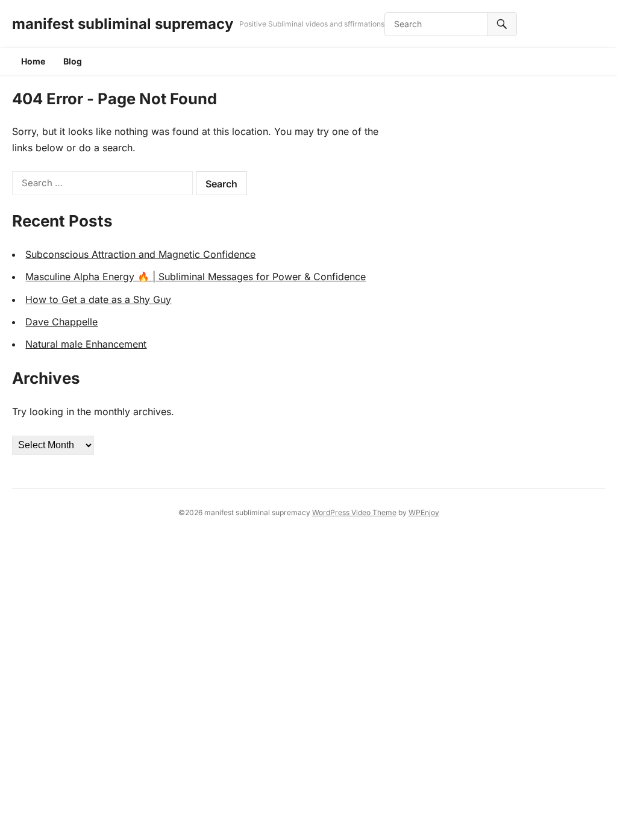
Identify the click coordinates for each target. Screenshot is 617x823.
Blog (72, 61)
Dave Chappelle (61, 322)
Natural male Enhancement (85, 344)
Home (33, 61)
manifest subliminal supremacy (122, 24)
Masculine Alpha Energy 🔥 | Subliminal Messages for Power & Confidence (195, 277)
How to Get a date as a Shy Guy (98, 299)
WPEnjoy (424, 512)
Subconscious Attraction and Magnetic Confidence (140, 254)
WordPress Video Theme (354, 512)
